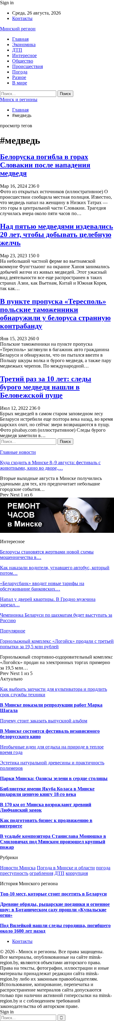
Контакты (22, 18)
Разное (19, 77)
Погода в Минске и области (66, 867)
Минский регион (18, 28)
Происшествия (27, 66)
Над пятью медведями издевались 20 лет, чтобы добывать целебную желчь (56, 234)
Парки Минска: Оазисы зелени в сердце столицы (54, 778)
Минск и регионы (18, 99)
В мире (19, 82)
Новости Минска (18, 867)
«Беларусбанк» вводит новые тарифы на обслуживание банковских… (42, 586)
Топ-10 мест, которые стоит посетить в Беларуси (53, 893)
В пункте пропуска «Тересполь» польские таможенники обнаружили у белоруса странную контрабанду (55, 313)
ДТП (17, 50)
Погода (19, 71)
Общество (22, 60)
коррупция (77, 873)
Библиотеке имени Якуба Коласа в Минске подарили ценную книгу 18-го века (47, 791)
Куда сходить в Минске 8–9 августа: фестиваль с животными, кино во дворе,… (50, 465)
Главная (20, 39)
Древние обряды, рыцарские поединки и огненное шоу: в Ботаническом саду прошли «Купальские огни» (55, 910)
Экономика (24, 44)
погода (103, 867)
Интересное (24, 55)
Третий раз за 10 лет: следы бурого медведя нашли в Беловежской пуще (45, 387)
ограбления (41, 873)
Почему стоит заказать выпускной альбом (43, 720)
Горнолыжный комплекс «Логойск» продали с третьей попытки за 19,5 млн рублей (57, 644)
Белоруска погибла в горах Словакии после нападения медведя (45, 165)
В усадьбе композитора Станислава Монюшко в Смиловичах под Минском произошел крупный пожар (53, 842)
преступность (14, 873)
